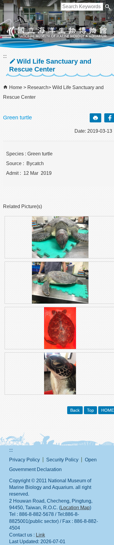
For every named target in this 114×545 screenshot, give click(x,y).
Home (15, 87)
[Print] (95, 117)
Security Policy (62, 459)
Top (90, 410)
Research (37, 87)
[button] (107, 6)
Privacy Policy (24, 459)
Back (75, 410)
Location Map (75, 507)
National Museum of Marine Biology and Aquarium (57, 32)
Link (40, 534)
